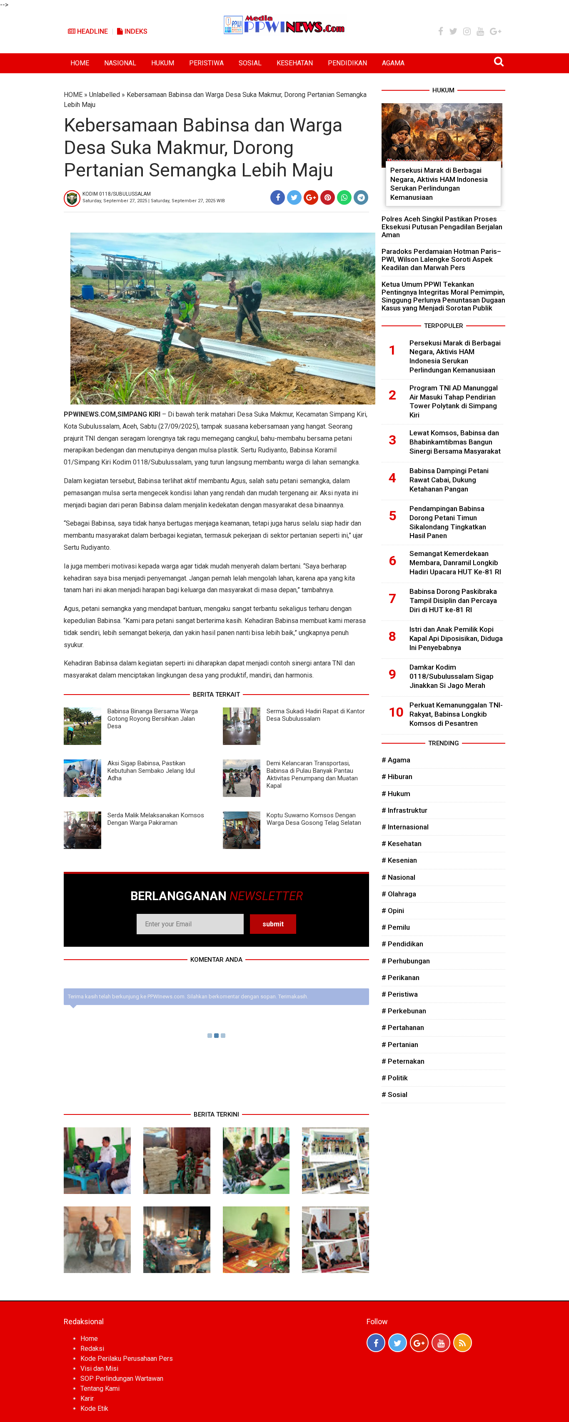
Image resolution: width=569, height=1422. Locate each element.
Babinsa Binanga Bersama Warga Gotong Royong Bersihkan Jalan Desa (152, 718)
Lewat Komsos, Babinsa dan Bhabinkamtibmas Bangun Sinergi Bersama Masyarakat (455, 442)
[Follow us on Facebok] (376, 1342)
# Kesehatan (402, 843)
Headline (91, 31)
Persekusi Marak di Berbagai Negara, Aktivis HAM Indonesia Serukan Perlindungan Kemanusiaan (439, 183)
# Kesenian (399, 860)
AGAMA (393, 63)
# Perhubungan (406, 961)
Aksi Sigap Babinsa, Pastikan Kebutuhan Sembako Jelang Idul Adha (151, 770)
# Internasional (405, 827)
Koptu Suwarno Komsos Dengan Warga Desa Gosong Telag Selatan (314, 819)
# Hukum (396, 793)
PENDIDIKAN (347, 63)
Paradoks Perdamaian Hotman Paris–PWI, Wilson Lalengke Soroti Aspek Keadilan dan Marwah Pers (441, 259)
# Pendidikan (402, 944)
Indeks (135, 31)
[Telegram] (361, 197)
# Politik (395, 1078)
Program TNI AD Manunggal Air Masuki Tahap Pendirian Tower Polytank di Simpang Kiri (453, 401)
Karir (87, 1398)
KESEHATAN (295, 63)
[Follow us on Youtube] (441, 1342)
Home (89, 1339)
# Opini (393, 910)
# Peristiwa (400, 994)
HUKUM (162, 63)
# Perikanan (400, 977)
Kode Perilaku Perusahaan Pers (126, 1358)
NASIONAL (120, 63)
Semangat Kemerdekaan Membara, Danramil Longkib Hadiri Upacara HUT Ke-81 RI (455, 562)
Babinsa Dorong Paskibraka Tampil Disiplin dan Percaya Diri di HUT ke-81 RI (453, 600)
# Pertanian (400, 1044)
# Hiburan (397, 776)
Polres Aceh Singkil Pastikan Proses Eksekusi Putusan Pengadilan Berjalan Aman (442, 227)
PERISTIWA (206, 63)
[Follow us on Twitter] (397, 1342)
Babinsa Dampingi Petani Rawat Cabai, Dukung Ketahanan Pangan (449, 480)
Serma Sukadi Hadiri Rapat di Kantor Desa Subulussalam (316, 714)
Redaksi (92, 1349)
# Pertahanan (403, 1027)
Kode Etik (94, 1408)
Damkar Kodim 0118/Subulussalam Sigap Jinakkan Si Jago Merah (451, 676)
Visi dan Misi (99, 1368)
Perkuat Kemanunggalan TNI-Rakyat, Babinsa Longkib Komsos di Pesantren (456, 714)
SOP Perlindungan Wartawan (121, 1378)
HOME (79, 63)
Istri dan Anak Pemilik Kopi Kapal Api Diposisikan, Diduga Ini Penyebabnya (456, 638)
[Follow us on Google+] (419, 1342)
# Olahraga (399, 894)
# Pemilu (396, 927)
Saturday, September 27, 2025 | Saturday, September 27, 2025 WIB (153, 200)
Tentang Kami (100, 1388)
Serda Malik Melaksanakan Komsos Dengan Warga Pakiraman (155, 819)
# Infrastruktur (404, 810)
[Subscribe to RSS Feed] (462, 1342)
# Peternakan (403, 1061)
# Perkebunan (404, 1011)
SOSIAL (250, 63)
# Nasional (398, 877)
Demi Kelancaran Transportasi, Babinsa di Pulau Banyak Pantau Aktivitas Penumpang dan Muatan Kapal (312, 774)
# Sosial (394, 1094)
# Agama (396, 760)
